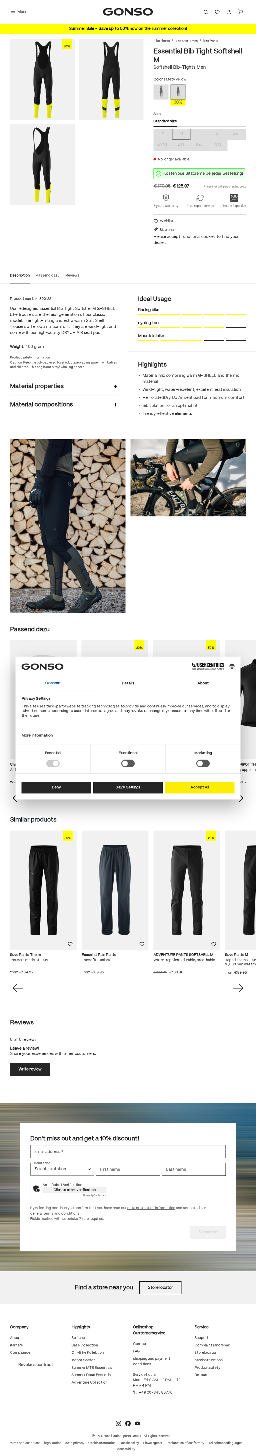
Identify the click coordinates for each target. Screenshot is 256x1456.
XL (222, 134)
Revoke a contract (35, 1365)
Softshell (79, 1338)
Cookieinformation (102, 1443)
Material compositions (41, 405)
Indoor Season (84, 1360)
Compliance (20, 1352)
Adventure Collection (90, 1382)
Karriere (16, 1345)
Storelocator (205, 1352)
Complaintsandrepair (212, 1345)
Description (20, 275)
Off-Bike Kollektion (88, 1352)
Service (201, 1327)
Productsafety (207, 1368)
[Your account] (228, 12)
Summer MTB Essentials (92, 1368)
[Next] (238, 988)
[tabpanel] (200, 140)
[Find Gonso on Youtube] (137, 1423)
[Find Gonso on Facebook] (128, 1423)
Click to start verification (75, 1190)
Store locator (160, 1288)
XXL (239, 134)
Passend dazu (48, 275)
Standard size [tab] (165, 121)
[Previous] (18, 988)
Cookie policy (129, 1443)
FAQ (136, 1351)
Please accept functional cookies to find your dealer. (196, 240)
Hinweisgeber (152, 1443)
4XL (183, 145)
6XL (221, 145)
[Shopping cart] (240, 12)
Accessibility (126, 1449)
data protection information (151, 1208)
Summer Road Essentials (93, 1375)
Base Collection (85, 1345)
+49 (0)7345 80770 (155, 1392)
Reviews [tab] (22, 1023)
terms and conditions (25, 1443)
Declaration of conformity (185, 1443)
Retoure (201, 1375)
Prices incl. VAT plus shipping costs (225, 187)
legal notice (52, 1443)
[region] (76, 122)
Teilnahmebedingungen (225, 1443)
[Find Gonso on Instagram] (118, 1423)
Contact (140, 1344)
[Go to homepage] (128, 12)
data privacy (74, 1443)
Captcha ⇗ (94, 1195)
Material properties (37, 386)
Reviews (73, 275)
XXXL (165, 145)
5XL (202, 145)
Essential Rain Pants (99, 955)
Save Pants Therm (25, 955)
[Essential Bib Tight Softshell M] (42, 79)
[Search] (206, 12)
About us (18, 1338)
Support (201, 1338)
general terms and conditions (55, 1213)
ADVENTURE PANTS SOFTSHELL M (183, 955)
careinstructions (208, 1360)
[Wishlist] (217, 12)
